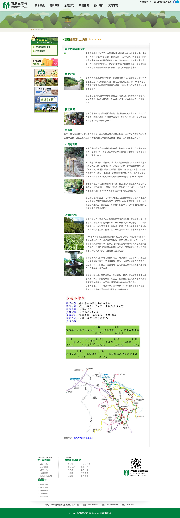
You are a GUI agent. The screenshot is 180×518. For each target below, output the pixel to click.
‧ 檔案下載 (42, 487)
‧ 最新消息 (70, 464)
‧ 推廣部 (69, 476)
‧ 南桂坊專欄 (84, 464)
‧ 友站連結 (42, 493)
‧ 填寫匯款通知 (44, 476)
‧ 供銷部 (69, 473)
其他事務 (113, 5)
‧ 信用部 (69, 470)
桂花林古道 (40, 51)
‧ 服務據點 (83, 476)
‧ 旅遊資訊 (42, 490)
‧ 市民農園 (83, 473)
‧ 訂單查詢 (42, 470)
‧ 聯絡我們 (42, 484)
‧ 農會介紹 (70, 467)
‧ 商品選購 (42, 467)
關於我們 (98, 5)
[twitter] (177, 1)
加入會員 (158, 2)
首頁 (34, 30)
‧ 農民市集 (83, 470)
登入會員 (167, 2)
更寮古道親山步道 (43, 47)
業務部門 (69, 5)
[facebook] (174, 1)
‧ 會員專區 (42, 473)
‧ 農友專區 (42, 496)
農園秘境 (84, 5)
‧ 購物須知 (42, 464)
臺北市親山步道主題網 (83, 438)
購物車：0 (146, 2)
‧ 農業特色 (83, 467)
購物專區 (54, 5)
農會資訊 (40, 5)
